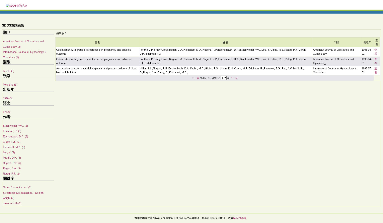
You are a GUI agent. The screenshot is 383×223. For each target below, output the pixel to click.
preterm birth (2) (12, 203)
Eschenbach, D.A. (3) (15, 136)
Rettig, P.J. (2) (11, 173)
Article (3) (8, 71)
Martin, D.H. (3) (12, 157)
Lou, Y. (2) (9, 152)
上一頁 (195, 77)
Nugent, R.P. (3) (12, 163)
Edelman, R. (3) (12, 131)
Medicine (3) (10, 84)
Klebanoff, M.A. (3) (14, 147)
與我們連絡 (239, 218)
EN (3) (6, 112)
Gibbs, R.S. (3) (11, 141)
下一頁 (234, 77)
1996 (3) (7, 98)
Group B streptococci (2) (17, 187)
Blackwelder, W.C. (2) (15, 125)
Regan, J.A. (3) (12, 168)
